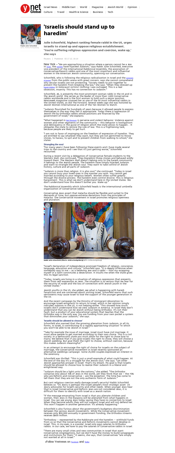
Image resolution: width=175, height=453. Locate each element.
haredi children (49, 87)
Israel (49, 67)
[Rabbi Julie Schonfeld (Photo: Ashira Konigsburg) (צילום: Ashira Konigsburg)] (89, 230)
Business (98, 12)
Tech (110, 12)
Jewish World (115, 7)
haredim (60, 67)
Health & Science (78, 12)
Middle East (68, 7)
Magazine (97, 7)
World (84, 7)
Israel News (50, 7)
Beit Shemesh (71, 120)
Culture (48, 12)
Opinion (132, 7)
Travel (60, 12)
